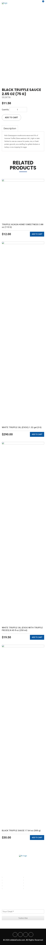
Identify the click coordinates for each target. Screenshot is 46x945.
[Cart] (41, 3)
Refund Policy (30, 889)
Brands (7, 883)
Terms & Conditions (33, 883)
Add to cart (11, 117)
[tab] (10, 128)
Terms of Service (32, 886)
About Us (7, 880)
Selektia (6, 97)
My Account (30, 877)
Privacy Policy (31, 880)
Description (10, 128)
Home (6, 877)
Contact (7, 889)
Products (8, 886)
